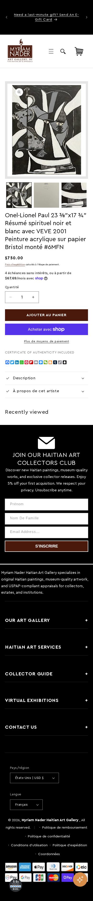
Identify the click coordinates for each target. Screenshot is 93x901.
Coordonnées (49, 854)
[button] (51, 51)
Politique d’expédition (70, 845)
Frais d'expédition (15, 264)
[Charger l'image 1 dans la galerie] (18, 195)
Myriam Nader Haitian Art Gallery (50, 820)
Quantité (12, 287)
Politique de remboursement (64, 827)
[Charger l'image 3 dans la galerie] (74, 195)
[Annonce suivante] (86, 17)
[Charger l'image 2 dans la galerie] (46, 195)
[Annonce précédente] (6, 17)
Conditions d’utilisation (29, 845)
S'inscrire (46, 546)
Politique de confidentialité (49, 836)
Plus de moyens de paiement (46, 341)
